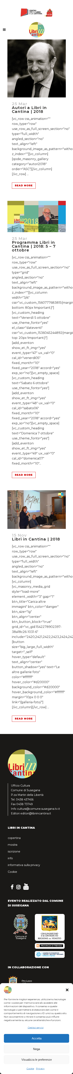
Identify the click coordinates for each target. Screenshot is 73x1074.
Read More (24, 185)
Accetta (36, 1038)
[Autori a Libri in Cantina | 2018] (36, 68)
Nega (36, 1049)
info (10, 858)
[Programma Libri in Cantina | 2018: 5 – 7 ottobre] (36, 216)
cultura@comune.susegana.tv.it (38, 809)
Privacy (40, 1068)
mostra (12, 844)
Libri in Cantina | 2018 (36, 539)
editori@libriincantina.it (35, 813)
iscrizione (14, 851)
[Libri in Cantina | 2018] (36, 509)
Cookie (30, 1068)
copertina (14, 838)
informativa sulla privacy (24, 865)
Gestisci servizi (36, 1027)
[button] (67, 990)
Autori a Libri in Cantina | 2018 (29, 109)
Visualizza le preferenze (36, 1059)
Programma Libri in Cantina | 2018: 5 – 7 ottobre (34, 246)
